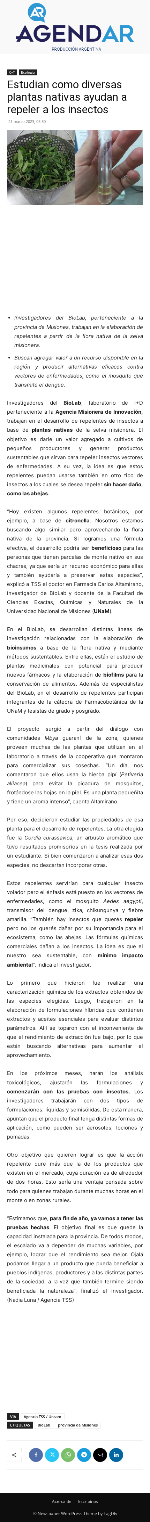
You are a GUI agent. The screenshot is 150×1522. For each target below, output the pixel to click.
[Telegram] (84, 1455)
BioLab (44, 1425)
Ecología (28, 72)
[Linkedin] (116, 1455)
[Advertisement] (75, 257)
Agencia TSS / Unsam (42, 1416)
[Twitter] (52, 1455)
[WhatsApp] (68, 1455)
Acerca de (62, 1501)
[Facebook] (36, 1455)
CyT (12, 72)
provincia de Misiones (78, 1425)
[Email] (100, 1455)
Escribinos (88, 1501)
